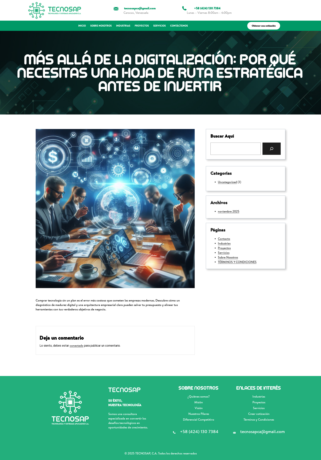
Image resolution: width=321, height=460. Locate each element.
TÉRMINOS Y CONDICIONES (237, 262)
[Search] (271, 149)
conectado (76, 345)
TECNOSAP (124, 390)
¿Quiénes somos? (198, 396)
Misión (198, 402)
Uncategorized (227, 182)
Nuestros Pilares (198, 414)
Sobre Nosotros (228, 257)
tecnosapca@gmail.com (262, 431)
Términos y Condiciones (259, 419)
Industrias (224, 243)
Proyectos (224, 248)
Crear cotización (259, 414)
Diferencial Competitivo (198, 419)
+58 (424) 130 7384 (199, 431)
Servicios (223, 253)
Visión (199, 408)
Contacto (224, 239)
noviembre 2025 (228, 211)
